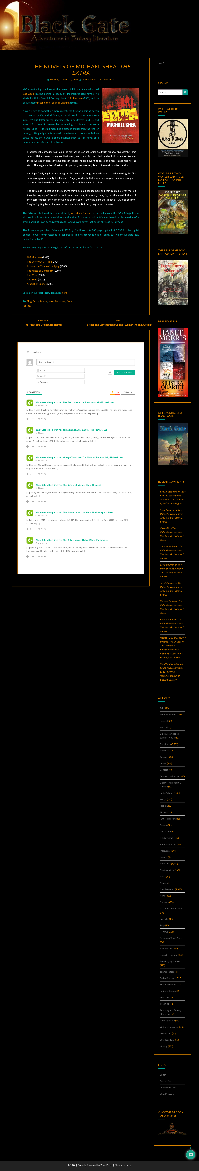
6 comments (107, 79)
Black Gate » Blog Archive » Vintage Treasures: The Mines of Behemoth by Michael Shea (79, 457)
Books (43, 301)
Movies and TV (167, 869)
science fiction (167, 971)
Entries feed (166, 1081)
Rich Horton (166, 948)
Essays (163, 799)
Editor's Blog (166, 793)
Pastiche (164, 918)
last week (28, 93)
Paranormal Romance (171, 908)
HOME (161, 63)
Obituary (164, 902)
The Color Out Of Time (39, 261)
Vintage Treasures (169, 1026)
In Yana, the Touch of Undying (53, 102)
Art (161, 708)
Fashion (164, 805)
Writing (164, 1046)
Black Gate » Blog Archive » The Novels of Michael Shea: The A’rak (68, 485)
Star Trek (164, 997)
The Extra (32, 279)
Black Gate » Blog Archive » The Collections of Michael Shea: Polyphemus (72, 540)
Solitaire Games (168, 990)
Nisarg (127, 1165)
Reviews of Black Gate (171, 938)
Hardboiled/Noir (168, 844)
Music (162, 876)
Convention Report (169, 776)
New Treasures (57, 301)
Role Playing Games (170, 961)
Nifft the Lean (75, 98)
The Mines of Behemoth (40, 270)
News (162, 895)
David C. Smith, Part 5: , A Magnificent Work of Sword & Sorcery (171, 671)
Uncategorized (167, 1020)
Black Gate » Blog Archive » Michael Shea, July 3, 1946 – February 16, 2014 (72, 429)
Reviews (164, 931)
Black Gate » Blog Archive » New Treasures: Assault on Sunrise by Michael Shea (75, 402)
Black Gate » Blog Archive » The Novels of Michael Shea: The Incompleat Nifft (74, 512)
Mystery (164, 882)
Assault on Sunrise (37, 284)
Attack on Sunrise (80, 213)
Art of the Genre (168, 714)
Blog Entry (32, 301)
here (64, 292)
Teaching (164, 1003)
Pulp (162, 925)
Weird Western (167, 1039)
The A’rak (32, 275)
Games (163, 825)
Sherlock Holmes (168, 984)
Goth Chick (165, 831)
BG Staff (164, 727)
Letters (163, 857)
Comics (163, 756)
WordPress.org (167, 1093)
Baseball (164, 720)
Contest (164, 769)
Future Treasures (168, 818)
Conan (163, 763)
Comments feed (168, 1087)
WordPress (107, 1165)
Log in (163, 1074)
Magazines (165, 863)
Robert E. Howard (168, 954)
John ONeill (89, 79)
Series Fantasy (167, 978)
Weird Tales (165, 1033)
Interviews (165, 850)
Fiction (163, 812)
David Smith (166, 663)
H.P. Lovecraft (166, 837)
